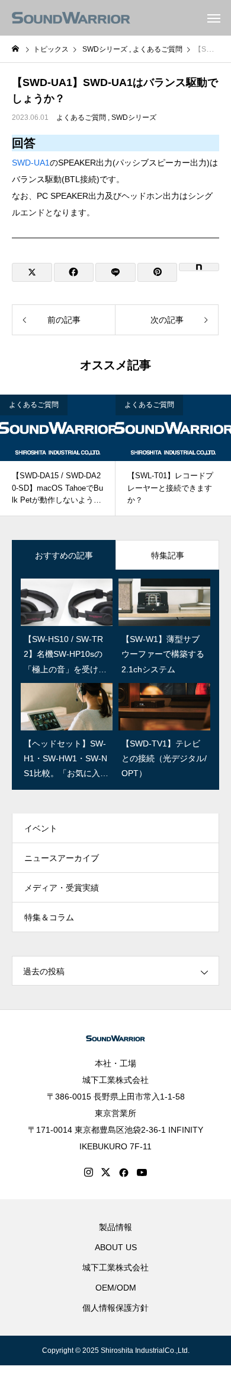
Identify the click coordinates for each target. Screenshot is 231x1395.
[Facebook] (124, 1172)
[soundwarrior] (71, 18)
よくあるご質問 (81, 117)
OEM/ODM (115, 1287)
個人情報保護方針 (115, 1308)
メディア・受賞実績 (61, 887)
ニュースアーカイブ (61, 858)
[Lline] (115, 272)
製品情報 (115, 1227)
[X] (106, 1172)
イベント (40, 828)
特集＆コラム (49, 917)
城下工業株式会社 (115, 1080)
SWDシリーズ (133, 117)
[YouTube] (142, 1172)
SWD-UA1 (31, 162)
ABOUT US (116, 1247)
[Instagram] (88, 1172)
